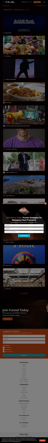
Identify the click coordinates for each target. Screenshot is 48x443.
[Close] (45, 203)
